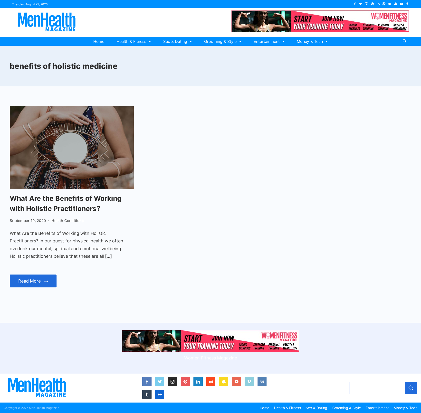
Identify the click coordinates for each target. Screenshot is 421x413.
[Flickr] (159, 394)
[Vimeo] (249, 381)
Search (411, 388)
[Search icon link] (406, 41)
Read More (29, 281)
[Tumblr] (407, 3)
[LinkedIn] (378, 3)
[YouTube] (401, 3)
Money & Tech (310, 41)
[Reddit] (389, 3)
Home (98, 41)
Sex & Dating (175, 41)
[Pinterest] (372, 3)
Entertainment (267, 41)
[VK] (262, 381)
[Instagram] (366, 3)
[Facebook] (354, 3)
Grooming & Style (220, 41)
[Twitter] (360, 3)
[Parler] (384, 3)
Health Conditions (67, 220)
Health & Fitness (131, 41)
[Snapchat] (395, 3)
